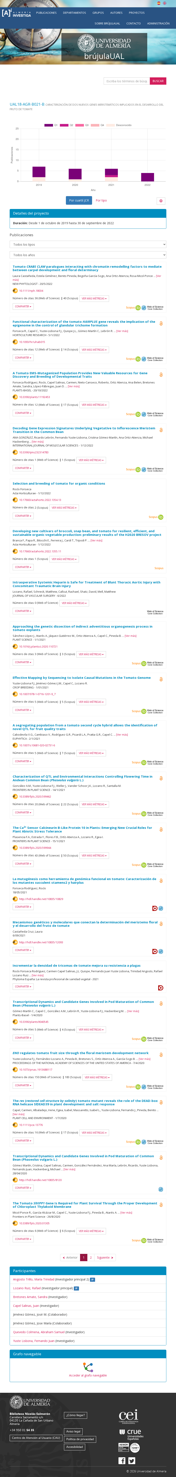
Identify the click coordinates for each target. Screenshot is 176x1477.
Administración (158, 23)
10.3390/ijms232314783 (34, 452)
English (164, 3)
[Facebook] (121, 1460)
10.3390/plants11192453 (34, 397)
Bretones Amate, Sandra (30, 1297)
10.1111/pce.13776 (31, 1125)
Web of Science (155, 307)
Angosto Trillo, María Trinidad (33, 1279)
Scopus (130, 307)
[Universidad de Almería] (30, 1402)
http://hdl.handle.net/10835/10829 (41, 899)
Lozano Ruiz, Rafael (27, 1288)
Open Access (161, 323)
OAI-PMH (143, 307)
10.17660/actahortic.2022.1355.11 (40, 551)
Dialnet (155, 908)
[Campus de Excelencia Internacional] (129, 1417)
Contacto (133, 23)
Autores (116, 13)
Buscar (158, 81)
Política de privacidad (80, 1439)
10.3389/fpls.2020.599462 (35, 796)
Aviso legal (73, 1431)
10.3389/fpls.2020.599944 (35, 848)
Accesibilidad (74, 1447)
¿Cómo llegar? (75, 1415)
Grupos (98, 13)
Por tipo (101, 200)
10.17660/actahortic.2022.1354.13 (40, 500)
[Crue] (131, 1434)
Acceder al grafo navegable (88, 1375)
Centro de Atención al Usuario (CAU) (36, 1438)
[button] (88, 1354)
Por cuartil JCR (79, 200)
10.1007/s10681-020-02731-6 (37, 745)
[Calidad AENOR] (129, 1447)
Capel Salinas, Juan (26, 1306)
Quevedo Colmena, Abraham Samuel (39, 1332)
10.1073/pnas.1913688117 (35, 1069)
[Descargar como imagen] (161, 201)
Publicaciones (46, 13)
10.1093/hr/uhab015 (32, 342)
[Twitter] (131, 1460)
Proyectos (137, 13)
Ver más (122, 331)
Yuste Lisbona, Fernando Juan (34, 1341)
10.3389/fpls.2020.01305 (34, 1223)
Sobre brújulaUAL (107, 23)
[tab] (88, 1354)
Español (159, 3)
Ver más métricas (93, 298)
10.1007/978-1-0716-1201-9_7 (37, 694)
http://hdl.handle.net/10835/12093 (41, 942)
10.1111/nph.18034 (31, 291)
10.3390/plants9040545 (34, 1022)
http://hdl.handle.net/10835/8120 (40, 1180)
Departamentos (74, 13)
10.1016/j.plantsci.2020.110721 (38, 646)
